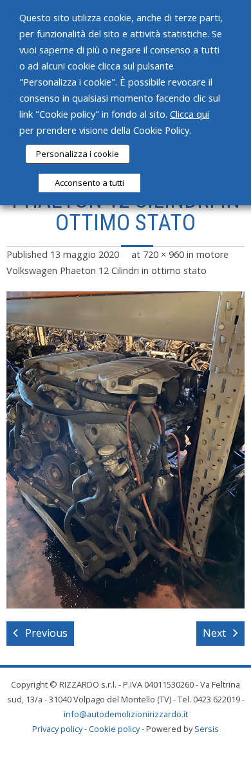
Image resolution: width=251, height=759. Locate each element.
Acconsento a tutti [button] (89, 182)
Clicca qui (189, 113)
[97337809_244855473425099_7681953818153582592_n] (125, 449)
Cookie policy (114, 729)
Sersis (206, 729)
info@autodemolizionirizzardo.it (126, 714)
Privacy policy (57, 729)
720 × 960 (163, 254)
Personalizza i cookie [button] (77, 154)
